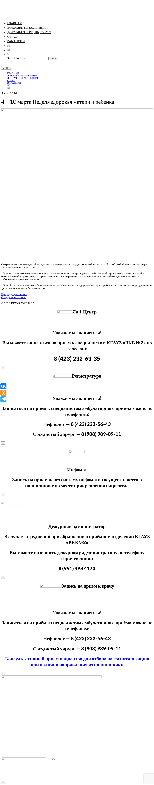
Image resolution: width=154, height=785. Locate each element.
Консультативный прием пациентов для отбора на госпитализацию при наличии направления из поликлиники (77, 661)
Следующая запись (13, 297)
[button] (8, 54)
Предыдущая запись (14, 294)
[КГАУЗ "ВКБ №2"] (77, 10)
